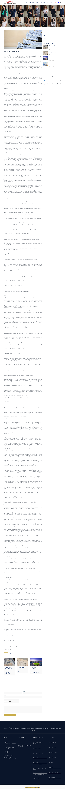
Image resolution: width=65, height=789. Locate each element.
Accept (27, 787)
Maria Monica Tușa (52, 747)
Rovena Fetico (51, 764)
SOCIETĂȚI (36, 762)
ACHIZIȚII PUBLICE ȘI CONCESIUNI (40, 753)
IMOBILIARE (36, 751)
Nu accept (31, 787)
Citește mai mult (37, 787)
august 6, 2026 (52, 54)
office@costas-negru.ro (9, 755)
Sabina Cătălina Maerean (53, 769)
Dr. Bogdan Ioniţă (52, 777)
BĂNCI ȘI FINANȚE (38, 748)
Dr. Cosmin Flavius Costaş (53, 739)
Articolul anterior (7, 649)
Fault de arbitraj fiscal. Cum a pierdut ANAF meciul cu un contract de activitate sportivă (35, 670)
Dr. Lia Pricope (51, 744)
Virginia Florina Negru (53, 742)
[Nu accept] (63, 786)
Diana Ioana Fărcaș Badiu (53, 754)
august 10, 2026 (53, 49)
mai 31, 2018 (6, 52)
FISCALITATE (37, 739)
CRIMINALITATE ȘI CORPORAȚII (40, 746)
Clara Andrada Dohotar (53, 752)
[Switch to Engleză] (55, 2)
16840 (11, 52)
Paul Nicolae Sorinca (52, 749)
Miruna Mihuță (51, 767)
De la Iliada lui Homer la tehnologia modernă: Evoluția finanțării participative (55, 63)
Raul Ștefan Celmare (52, 774)
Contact (51, 2)
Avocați (37, 2)
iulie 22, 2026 (52, 60)
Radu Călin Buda (52, 779)
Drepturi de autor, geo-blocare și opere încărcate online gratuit (22, 669)
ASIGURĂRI (36, 759)
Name (5, 691)
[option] (9, 666)
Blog (47, 2)
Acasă (26, 2)
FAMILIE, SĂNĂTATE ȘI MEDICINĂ (40, 774)
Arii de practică (31, 2)
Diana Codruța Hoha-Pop (53, 772)
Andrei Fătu (51, 762)
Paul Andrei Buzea (52, 759)
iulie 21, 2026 (52, 66)
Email (24, 691)
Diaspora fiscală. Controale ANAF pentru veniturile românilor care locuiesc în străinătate (8, 670)
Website (5, 695)
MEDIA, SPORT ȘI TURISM (39, 772)
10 (44, 80)
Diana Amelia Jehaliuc (53, 757)
